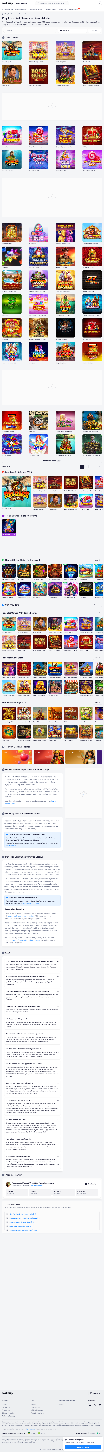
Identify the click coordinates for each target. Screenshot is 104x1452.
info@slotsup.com (30, 1429)
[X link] (95, 1405)
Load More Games (51, 460)
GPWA (32, 1433)
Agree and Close (83, 1447)
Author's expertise (36, 1203)
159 (100, 466)
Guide (61, 1404)
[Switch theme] (100, 3)
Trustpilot (95, 1433)
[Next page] (100, 605)
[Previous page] (95, 605)
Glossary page (11, 863)
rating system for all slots (30, 920)
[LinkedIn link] (100, 1405)
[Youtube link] (90, 1405)
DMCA (43, 1433)
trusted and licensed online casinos (21, 933)
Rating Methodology (9, 1416)
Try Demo (12, 48)
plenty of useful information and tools (26, 957)
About (18, 3)
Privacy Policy (35, 1407)
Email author (92, 1201)
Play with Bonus (11, 53)
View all (97, 560)
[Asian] (49, 774)
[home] (3, 14)
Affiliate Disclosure (37, 1410)
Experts (4, 1404)
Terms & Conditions (37, 1413)
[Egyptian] (80, 774)
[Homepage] (7, 3)
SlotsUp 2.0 (6, 1407)
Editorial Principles (8, 1413)
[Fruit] (17, 774)
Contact (24, 3)
